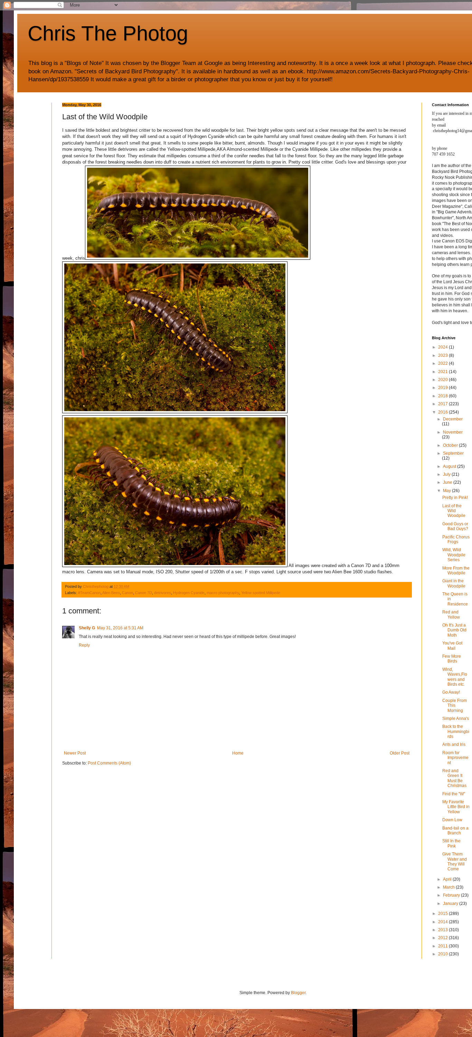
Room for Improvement (455, 757)
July (447, 474)
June (448, 482)
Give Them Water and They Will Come (454, 861)
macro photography (223, 593)
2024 (443, 347)
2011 (443, 946)
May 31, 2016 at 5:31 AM (120, 628)
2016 (443, 412)
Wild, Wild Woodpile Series (453, 554)
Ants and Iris (453, 744)
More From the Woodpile (456, 570)
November (453, 432)
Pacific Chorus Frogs (456, 539)
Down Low (452, 819)
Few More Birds (451, 659)
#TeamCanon (89, 593)
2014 (443, 921)
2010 (443, 954)
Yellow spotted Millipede (260, 593)
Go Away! (451, 692)
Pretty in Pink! (455, 497)
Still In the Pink (451, 843)
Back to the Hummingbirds (455, 731)
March (449, 887)
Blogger (298, 992)
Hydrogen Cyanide (189, 593)
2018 (443, 395)
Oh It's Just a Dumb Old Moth (454, 630)
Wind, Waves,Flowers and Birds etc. (454, 677)
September (453, 453)
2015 (443, 913)
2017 (443, 403)
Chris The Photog (108, 33)
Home (238, 753)
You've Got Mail (452, 645)
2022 (443, 363)
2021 (443, 371)
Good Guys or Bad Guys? (455, 526)
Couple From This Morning (454, 705)
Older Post (399, 753)
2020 (443, 379)
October (451, 445)
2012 (443, 937)
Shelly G (87, 628)
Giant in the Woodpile (453, 583)
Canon (127, 593)
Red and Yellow (451, 614)
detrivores (162, 593)
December (453, 419)
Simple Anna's (455, 718)
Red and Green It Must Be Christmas (454, 778)
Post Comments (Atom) (109, 763)
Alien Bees (111, 593)
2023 (443, 355)
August (450, 466)
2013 (443, 929)
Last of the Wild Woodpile (453, 510)
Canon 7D (143, 593)
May (447, 490)
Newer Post (75, 753)
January (451, 903)
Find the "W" (453, 793)
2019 (443, 387)
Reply (84, 645)
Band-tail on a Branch (455, 830)
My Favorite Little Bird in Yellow (456, 806)
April (448, 879)
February (452, 895)
